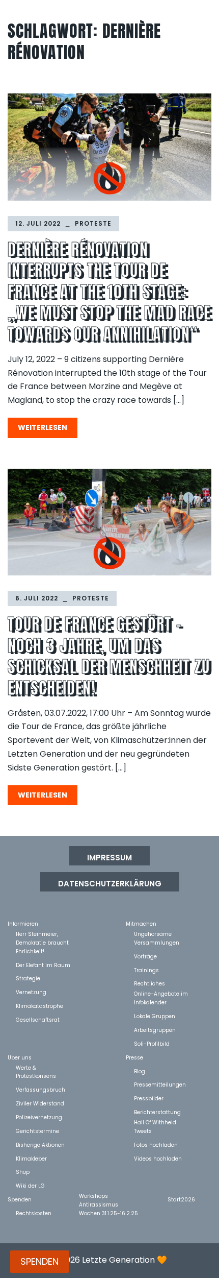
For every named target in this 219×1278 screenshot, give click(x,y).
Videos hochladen (158, 1158)
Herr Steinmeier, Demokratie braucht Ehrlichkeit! (42, 933)
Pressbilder (148, 1098)
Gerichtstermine (37, 1130)
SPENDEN (39, 1261)
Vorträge (145, 956)
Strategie (28, 978)
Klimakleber (31, 1158)
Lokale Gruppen (154, 1015)
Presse (134, 1057)
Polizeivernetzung (39, 1117)
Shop (23, 1171)
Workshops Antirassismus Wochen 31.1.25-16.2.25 (108, 1195)
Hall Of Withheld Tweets (155, 1122)
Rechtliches (149, 983)
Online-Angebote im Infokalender (161, 993)
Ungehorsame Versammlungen (156, 933)
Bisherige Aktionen (40, 1144)
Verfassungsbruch (40, 1089)
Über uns (20, 1057)
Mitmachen (141, 923)
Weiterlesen (42, 427)
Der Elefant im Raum (43, 964)
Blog (139, 1071)
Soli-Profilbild (152, 1043)
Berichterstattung (157, 1111)
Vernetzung (31, 991)
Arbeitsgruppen (155, 1029)
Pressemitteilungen (160, 1084)
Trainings (146, 970)
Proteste (93, 223)
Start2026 (181, 1199)
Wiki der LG (30, 1185)
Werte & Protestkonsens (36, 1067)
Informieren (23, 923)
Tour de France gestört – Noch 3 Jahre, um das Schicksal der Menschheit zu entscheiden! (109, 656)
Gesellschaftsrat (38, 1019)
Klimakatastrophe (39, 1005)
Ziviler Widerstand (40, 1103)
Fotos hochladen (156, 1144)
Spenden (20, 1199)
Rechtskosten (33, 1213)
